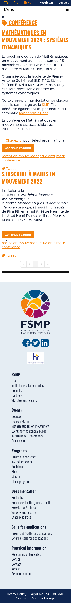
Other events (19, 441)
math (60, 156)
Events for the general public (28, 431)
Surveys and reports (23, 512)
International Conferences (27, 436)
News (27, 2)
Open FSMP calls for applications (31, 533)
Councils (16, 391)
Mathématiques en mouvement (30, 426)
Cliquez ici (14, 140)
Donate (15, 559)
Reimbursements (21, 574)
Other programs (21, 482)
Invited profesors (21, 462)
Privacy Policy (15, 594)
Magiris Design (43, 598)
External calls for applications (29, 538)
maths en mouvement (20, 156)
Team (14, 381)
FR (6, 2)
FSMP (15, 375)
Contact (64, 2)
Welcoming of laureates (26, 554)
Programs (19, 451)
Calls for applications (28, 527)
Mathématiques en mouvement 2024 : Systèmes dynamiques (35, 41)
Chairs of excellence (23, 457)
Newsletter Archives (23, 508)
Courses (16, 417)
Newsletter (46, 2)
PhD (14, 472)
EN (15, 2)
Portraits (17, 498)
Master (15, 477)
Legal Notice (39, 594)
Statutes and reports (24, 400)
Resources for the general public (31, 503)
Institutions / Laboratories (27, 386)
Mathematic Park (33, 113)
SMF (45, 105)
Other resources (21, 517)
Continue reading (18, 148)
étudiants (47, 156)
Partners (16, 396)
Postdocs (17, 467)
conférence (11, 160)
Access (15, 569)
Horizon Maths (20, 421)
